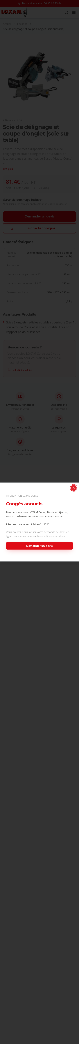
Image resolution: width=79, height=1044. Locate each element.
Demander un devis (39, 546)
